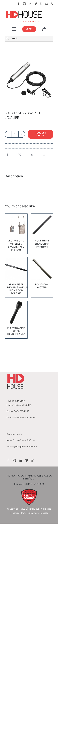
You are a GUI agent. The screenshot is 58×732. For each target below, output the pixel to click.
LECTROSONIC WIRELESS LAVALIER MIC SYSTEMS (16, 245)
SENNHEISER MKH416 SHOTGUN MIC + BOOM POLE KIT (17, 289)
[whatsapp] (41, 3)
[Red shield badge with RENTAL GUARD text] (29, 490)
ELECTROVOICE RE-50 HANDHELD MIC (16, 331)
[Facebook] (7, 155)
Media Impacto (40, 513)
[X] (19, 155)
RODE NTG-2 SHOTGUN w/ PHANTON (42, 243)
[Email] (44, 155)
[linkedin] (30, 3)
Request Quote (40, 134)
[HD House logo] (24, 10)
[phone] (52, 3)
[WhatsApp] (31, 155)
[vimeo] (35, 3)
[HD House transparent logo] (15, 373)
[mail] (46, 3)
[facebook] (18, 3)
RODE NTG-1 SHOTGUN (42, 286)
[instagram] (24, 3)
